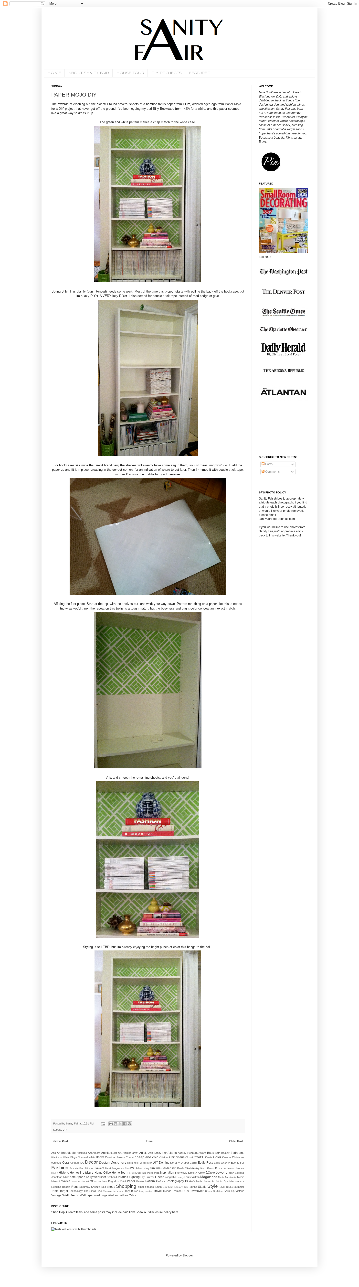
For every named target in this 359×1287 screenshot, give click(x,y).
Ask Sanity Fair (157, 1152)
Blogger (187, 1255)
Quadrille (229, 1181)
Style (212, 1186)
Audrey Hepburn (188, 1152)
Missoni (55, 1181)
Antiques (82, 1152)
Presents (209, 1181)
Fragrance (118, 1168)
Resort (66, 1186)
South (158, 1186)
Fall (242, 1162)
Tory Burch (131, 1190)
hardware (228, 1168)
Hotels (131, 1172)
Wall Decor (70, 1195)
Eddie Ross (205, 1162)
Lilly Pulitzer (147, 1177)
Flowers (99, 1168)
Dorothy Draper (179, 1162)
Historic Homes (69, 1172)
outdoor (102, 1181)
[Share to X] (120, 1123)
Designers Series (136, 1162)
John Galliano (236, 1172)
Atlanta (172, 1153)
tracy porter (145, 1191)
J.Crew (210, 1172)
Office (93, 1181)
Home (149, 1141)
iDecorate (140, 1172)
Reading (56, 1186)
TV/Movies (197, 1191)
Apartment (94, 1152)
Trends (167, 1190)
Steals (202, 1187)
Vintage (56, 1195)
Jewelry (221, 1172)
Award (202, 1152)
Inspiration (167, 1172)
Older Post (236, 1141)
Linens (159, 1177)
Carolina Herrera (115, 1157)
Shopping (126, 1186)
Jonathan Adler (60, 1177)
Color (217, 1157)
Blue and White (86, 1157)
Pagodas (113, 1181)
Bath (217, 1152)
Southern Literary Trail (176, 1187)
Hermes (239, 1168)
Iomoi (191, 1172)
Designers (118, 1162)
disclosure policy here (163, 1212)
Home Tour (119, 1172)
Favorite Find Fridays (81, 1168)
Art (120, 1153)
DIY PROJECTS (166, 73)
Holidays (86, 1172)
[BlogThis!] (115, 1123)
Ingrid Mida (153, 1172)
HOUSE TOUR (130, 73)
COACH (199, 1157)
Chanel (130, 1157)
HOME (54, 73)
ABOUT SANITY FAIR (88, 73)
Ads (53, 1152)
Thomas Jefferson (113, 1191)
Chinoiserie (177, 1157)
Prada (199, 1181)
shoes (111, 1187)
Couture (74, 1162)
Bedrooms (237, 1153)
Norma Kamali (80, 1181)
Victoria (239, 1190)
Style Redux (226, 1187)
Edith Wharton (222, 1162)
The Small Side (93, 1190)
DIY (65, 1129)
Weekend (113, 1195)
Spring (193, 1186)
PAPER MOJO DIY (74, 95)
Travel (157, 1191)
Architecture (109, 1153)
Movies (65, 1181)
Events (235, 1162)
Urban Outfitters (214, 1191)
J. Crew (200, 1172)
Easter (193, 1162)
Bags (210, 1153)
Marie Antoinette (227, 1177)
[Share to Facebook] (124, 1123)
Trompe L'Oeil (180, 1190)
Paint (123, 1181)
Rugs (74, 1187)
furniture (155, 1168)
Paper (131, 1181)
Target (64, 1191)
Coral (66, 1162)
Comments (272, 471)
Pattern (150, 1181)
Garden (166, 1168)
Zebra (132, 1195)
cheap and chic (146, 1157)
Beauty (225, 1152)
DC (82, 1162)
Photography (175, 1181)
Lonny (180, 1177)
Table (55, 1191)
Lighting (134, 1177)
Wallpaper (87, 1195)
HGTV (54, 1172)
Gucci (203, 1168)
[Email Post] (103, 1123)
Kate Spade (77, 1177)
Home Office (103, 1172)
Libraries (122, 1177)
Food (108, 1168)
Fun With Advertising (137, 1168)
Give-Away (192, 1168)
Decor (91, 1162)
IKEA (186, 108)
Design (104, 1162)
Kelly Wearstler (96, 1177)
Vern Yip (229, 1190)
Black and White (60, 1157)
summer (239, 1186)
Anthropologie (66, 1153)
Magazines (208, 1177)
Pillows (190, 1181)
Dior (149, 1162)
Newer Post (60, 1141)
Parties (140, 1181)
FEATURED (200, 73)
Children (164, 1157)
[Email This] (110, 1123)
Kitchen (111, 1177)
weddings (100, 1195)
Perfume (161, 1181)
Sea (103, 1186)
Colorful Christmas (233, 1157)
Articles (127, 1152)
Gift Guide (178, 1168)
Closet (189, 1157)
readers (239, 1181)
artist (135, 1152)
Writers (124, 1195)
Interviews (181, 1172)
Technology (76, 1190)
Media (240, 1177)
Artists (143, 1153)
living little (170, 1177)
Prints (219, 1181)
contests (56, 1162)
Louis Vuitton (192, 1177)
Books (100, 1157)
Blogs (73, 1157)
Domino (164, 1162)
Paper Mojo (233, 104)
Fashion (59, 1167)
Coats (208, 1157)
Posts (268, 464)
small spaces (146, 1186)
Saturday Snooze (89, 1186)
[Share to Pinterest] (129, 1123)
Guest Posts (214, 1168)
